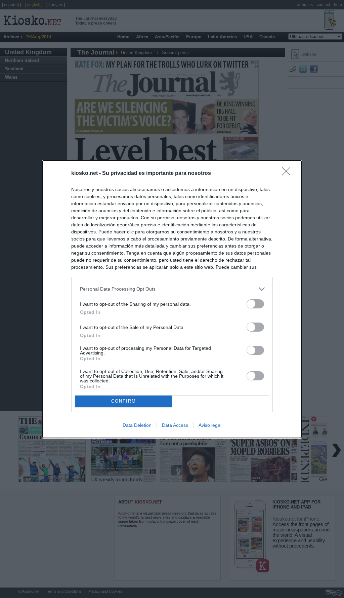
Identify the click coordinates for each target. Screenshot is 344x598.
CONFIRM (123, 401)
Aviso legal (210, 425)
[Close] (288, 173)
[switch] (255, 303)
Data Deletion (137, 425)
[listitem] (172, 289)
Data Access (175, 425)
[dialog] (172, 299)
